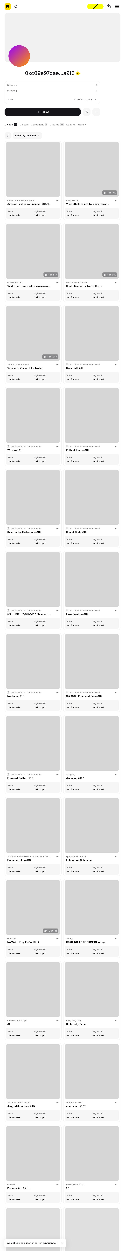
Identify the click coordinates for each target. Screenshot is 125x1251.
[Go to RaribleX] (95, 6)
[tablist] (83, 124)
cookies (25, 1242)
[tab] (11, 124)
